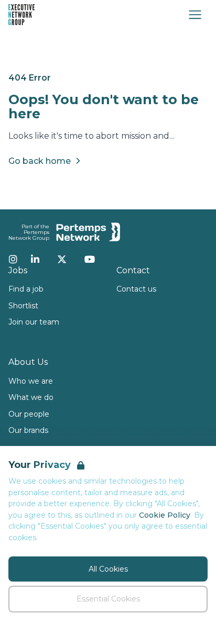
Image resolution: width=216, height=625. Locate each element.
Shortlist (23, 305)
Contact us (136, 289)
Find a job (26, 289)
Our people (28, 414)
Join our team (33, 322)
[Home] (21, 14)
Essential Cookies (108, 599)
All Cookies (108, 569)
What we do (30, 397)
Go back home (39, 161)
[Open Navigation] (195, 14)
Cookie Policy (164, 515)
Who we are (30, 381)
